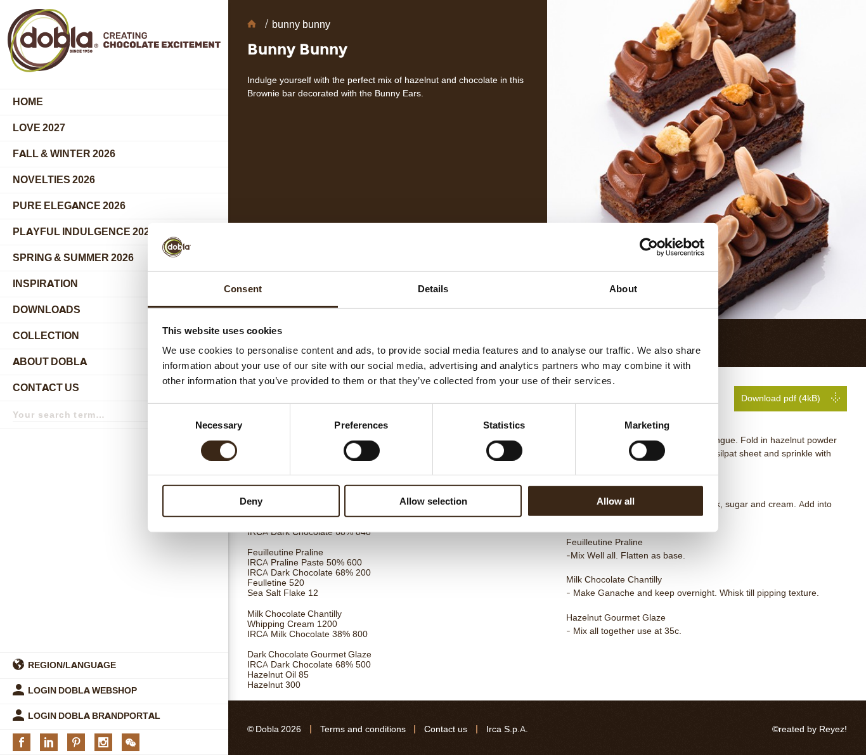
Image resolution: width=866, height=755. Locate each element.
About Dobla (50, 362)
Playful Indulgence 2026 (84, 232)
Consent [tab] (243, 288)
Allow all (616, 501)
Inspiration (45, 284)
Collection (46, 336)
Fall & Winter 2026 (64, 154)
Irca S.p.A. (507, 729)
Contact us (46, 388)
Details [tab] (433, 288)
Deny (251, 501)
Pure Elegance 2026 (69, 206)
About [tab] (623, 288)
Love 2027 (39, 128)
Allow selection (433, 501)
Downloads (47, 310)
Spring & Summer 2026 (73, 258)
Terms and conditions (363, 729)
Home (28, 102)
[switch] (362, 450)
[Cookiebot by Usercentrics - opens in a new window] (648, 247)
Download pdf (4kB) (780, 398)
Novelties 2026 (54, 180)
